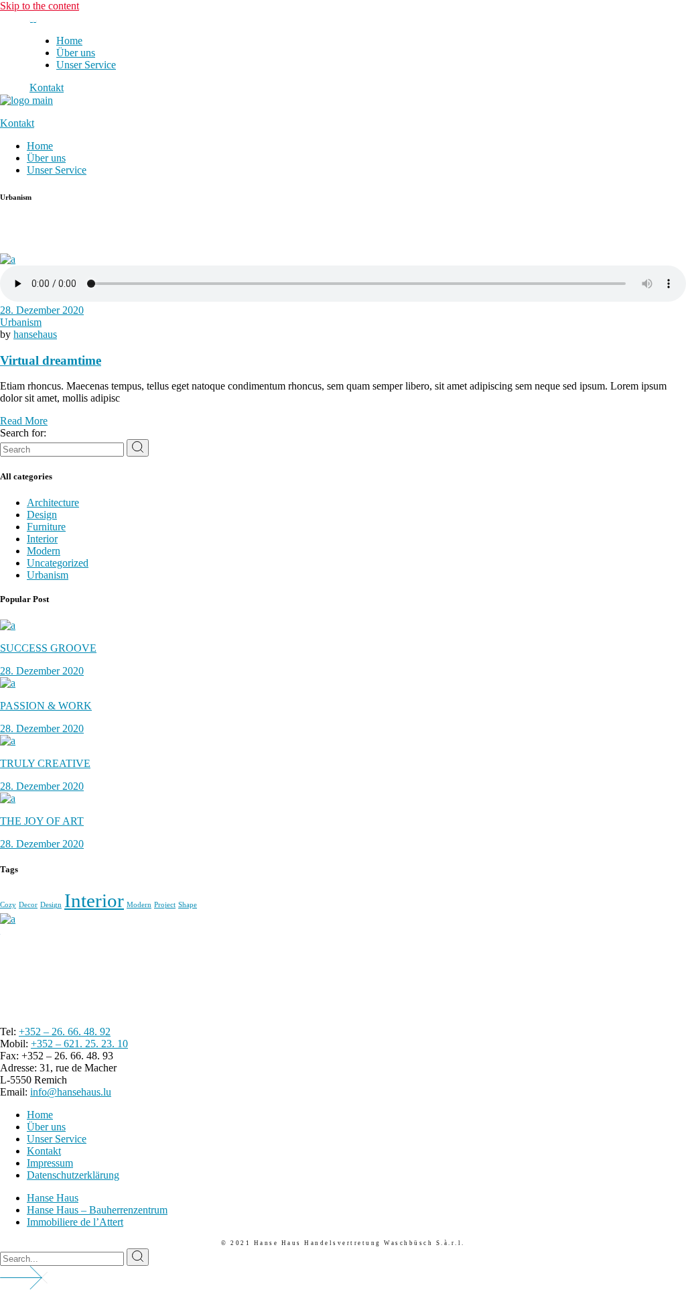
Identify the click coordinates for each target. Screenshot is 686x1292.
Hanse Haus (52, 1197)
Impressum (50, 1163)
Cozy (8, 904)
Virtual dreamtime (50, 360)
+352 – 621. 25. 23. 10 (79, 1043)
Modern (43, 550)
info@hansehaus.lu (70, 1092)
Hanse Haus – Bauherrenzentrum (97, 1210)
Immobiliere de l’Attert (75, 1222)
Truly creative (45, 763)
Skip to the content (39, 5)
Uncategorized (57, 563)
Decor (28, 904)
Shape (187, 904)
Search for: (23, 432)
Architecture (53, 502)
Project (165, 904)
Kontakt (44, 1151)
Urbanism (21, 322)
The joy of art (42, 821)
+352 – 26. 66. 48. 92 (65, 1031)
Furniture (46, 526)
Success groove (48, 648)
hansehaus (35, 334)
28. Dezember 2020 (42, 310)
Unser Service (56, 1138)
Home (40, 1114)
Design (42, 514)
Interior (42, 538)
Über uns (46, 1126)
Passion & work (46, 705)
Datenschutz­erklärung (73, 1175)
